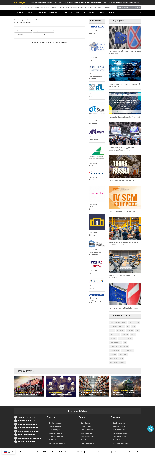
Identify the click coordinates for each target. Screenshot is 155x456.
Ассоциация (82, 7)
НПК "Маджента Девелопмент (94, 208)
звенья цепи (123, 354)
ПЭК (90, 273)
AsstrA (91, 288)
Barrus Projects (94, 139)
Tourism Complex (87, 433)
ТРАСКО (92, 33)
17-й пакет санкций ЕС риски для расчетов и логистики (125, 52)
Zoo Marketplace (55, 423)
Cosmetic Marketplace (57, 443)
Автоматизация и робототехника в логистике (122, 276)
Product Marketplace (120, 443)
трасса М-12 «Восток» (125, 338)
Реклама (54, 7)
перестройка (120, 330)
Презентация (28, 7)
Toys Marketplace (55, 430)
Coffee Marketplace (120, 436)
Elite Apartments (87, 430)
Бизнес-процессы (127, 350)
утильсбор (125, 334)
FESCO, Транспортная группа (96, 302)
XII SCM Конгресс (115, 342)
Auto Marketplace (87, 436)
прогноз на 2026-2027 (116, 358)
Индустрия (75, 13)
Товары (92, 13)
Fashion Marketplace (56, 440)
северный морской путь (117, 326)
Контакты (107, 7)
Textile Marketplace (56, 436)
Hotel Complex (86, 426)
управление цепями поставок (119, 346)
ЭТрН (111, 334)
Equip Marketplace (87, 443)
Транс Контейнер (95, 180)
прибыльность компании (117, 363)
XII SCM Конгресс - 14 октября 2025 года (124, 211)
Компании (42, 13)
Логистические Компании (45, 20)
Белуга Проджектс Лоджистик (95, 77)
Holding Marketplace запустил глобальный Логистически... (124, 85)
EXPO (100, 7)
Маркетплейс (92, 7)
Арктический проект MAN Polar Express (123, 308)
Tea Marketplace (119, 426)
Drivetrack (92, 235)
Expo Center (85, 423)
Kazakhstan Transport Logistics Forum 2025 (124, 117)
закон (112, 330)
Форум (133, 334)
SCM (125, 342)
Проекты (37, 7)
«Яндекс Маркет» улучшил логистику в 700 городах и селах (123, 243)
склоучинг (113, 338)
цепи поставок (114, 350)
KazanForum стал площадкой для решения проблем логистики (121, 149)
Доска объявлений (28, 20)
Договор (74, 7)
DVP (133, 326)
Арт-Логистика (94, 166)
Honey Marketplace (120, 433)
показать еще (134, 371)
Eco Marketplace (119, 423)
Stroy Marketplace (87, 440)
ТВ (84, 13)
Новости (61, 7)
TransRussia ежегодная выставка (121, 180)
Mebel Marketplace (55, 433)
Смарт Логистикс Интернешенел (95, 253)
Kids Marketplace (55, 426)
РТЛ (90, 96)
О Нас (20, 7)
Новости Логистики (73, 2)
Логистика (130, 330)
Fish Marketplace (119, 430)
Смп (130, 322)
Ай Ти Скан (93, 123)
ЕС (128, 326)
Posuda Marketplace (120, 440)
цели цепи (113, 354)
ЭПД (137, 330)
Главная (17, 20)
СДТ (90, 60)
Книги (68, 7)
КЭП (118, 334)
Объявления (45, 7)
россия (137, 322)
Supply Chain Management (118, 322)
